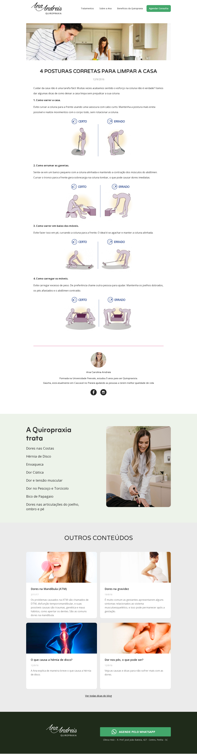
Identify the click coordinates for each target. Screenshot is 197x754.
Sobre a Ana (105, 8)
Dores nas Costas (40, 448)
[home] (46, 8)
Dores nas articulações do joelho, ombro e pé (52, 506)
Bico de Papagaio (39, 496)
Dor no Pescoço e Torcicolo (47, 488)
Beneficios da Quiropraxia (130, 8)
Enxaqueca (35, 464)
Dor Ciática (35, 472)
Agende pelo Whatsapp (137, 732)
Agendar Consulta (158, 8)
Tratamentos (87, 8)
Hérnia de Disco (38, 456)
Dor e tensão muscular (44, 480)
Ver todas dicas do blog (98, 695)
